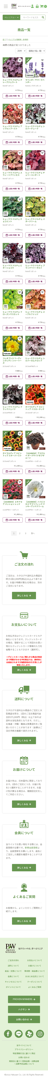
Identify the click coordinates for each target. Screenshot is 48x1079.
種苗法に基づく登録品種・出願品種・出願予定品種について (24, 1062)
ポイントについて (13, 987)
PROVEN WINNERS (22, 999)
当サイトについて (24, 1045)
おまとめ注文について (34, 976)
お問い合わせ (22, 1019)
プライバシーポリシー (24, 1049)
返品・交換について (13, 971)
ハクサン (22, 1009)
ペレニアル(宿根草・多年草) (18, 39)
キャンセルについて (13, 981)
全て (4, 39)
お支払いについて (34, 960)
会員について (13, 976)
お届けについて (34, 965)
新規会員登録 (31, 847)
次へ (33, 533)
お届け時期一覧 (14, 96)
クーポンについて (34, 981)
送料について (13, 965)
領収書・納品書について (34, 971)
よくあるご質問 (34, 987)
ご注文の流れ (13, 960)
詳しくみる (22, 595)
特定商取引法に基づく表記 (24, 1053)
